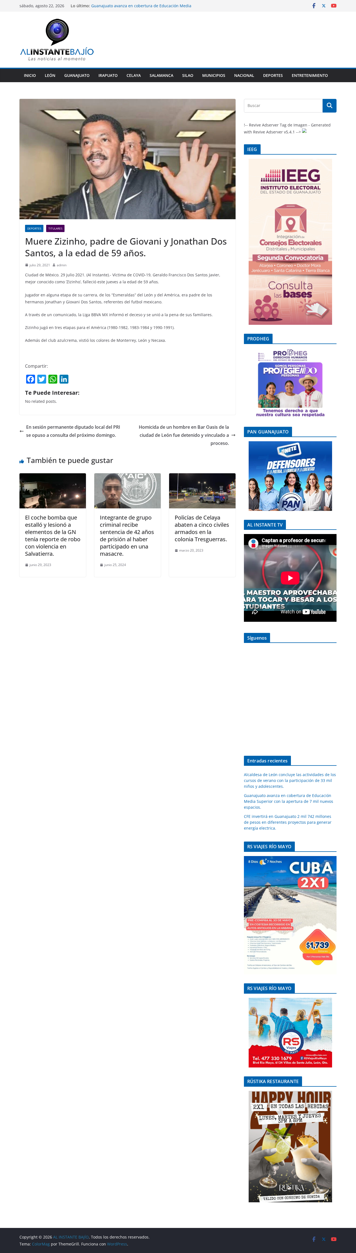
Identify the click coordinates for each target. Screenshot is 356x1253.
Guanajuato (77, 75)
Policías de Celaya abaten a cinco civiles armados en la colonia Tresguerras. (202, 528)
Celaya (134, 75)
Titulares (55, 228)
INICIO (30, 75)
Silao (187, 75)
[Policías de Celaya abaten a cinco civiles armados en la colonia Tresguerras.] (202, 477)
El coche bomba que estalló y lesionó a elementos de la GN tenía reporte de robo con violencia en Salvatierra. (52, 535)
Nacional (244, 75)
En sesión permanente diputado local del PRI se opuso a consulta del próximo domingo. (73, 431)
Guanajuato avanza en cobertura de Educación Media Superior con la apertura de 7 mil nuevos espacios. (288, 801)
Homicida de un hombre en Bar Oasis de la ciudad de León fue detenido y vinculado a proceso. (184, 435)
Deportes (273, 75)
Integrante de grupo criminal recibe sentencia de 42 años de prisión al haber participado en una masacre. (127, 535)
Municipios (213, 75)
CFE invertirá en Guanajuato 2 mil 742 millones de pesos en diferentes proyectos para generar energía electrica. (288, 822)
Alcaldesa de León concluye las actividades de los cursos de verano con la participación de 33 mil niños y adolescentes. (146, 8)
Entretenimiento (310, 75)
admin (61, 265)
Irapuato (108, 75)
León (50, 75)
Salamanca (161, 75)
